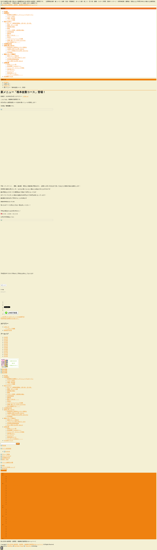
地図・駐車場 (11, 18)
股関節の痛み (11, 26)
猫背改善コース (11, 73)
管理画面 (9, 52)
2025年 (6, 339)
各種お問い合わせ (9, 409)
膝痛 (8, 28)
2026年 (6, 337)
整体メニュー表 (11, 64)
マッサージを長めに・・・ (15, 74)
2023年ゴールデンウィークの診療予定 (13, 317)
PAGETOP (4, 470)
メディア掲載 (11, 20)
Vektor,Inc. (28, 546)
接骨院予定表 (8, 330)
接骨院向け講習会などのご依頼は (17, 47)
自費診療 (6, 427)
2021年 (6, 346)
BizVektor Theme (19, 546)
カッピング (10, 71)
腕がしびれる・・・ (13, 35)
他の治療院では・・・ (13, 42)
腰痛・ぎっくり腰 (12, 25)
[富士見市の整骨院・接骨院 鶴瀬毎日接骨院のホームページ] (19, 5)
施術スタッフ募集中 (13, 56)
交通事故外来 (8, 408)
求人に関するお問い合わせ (15, 61)
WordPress (10, 546)
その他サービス (8, 440)
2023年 (6, 342)
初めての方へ (8, 385)
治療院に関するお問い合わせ (15, 49)
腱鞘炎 (9, 33)
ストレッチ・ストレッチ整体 (15, 68)
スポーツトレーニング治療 (15, 38)
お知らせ (6, 85)
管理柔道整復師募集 (13, 59)
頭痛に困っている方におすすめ (16, 40)
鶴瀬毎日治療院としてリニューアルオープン (20, 14)
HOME (6, 82)
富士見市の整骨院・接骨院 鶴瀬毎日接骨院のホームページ (25, 544)
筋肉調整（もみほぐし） (14, 66)
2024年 (6, 340)
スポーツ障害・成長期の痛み (15, 30)
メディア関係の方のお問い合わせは (17, 50)
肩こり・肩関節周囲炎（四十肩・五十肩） (19, 23)
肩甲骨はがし (11, 69)
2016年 (6, 354)
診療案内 (6, 377)
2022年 (6, 344)
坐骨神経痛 (10, 32)
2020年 (6, 347)
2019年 (6, 349)
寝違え (9, 37)
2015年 (6, 356)
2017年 (6, 352)
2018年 (6, 351)
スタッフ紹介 (11, 16)
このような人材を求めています (16, 57)
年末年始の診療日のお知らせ (10, 318)
